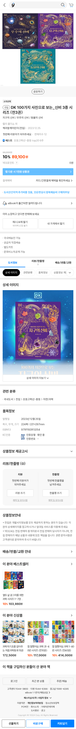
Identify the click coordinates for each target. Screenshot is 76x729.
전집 (18, 399)
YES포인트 (8, 162)
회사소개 (35, 706)
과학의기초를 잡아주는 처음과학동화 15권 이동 (14, 639)
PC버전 (24, 706)
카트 (71, 5)
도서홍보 (35, 710)
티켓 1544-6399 (39, 688)
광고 (43, 710)
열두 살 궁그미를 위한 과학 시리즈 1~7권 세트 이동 (14, 587)
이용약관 (21, 703)
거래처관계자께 (48, 706)
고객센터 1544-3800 (17, 688)
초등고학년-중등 (31, 399)
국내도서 (8, 399)
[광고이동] (62, 5)
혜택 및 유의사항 (20, 500)
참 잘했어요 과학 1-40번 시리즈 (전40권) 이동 (63, 639)
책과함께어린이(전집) (14, 128)
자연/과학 (48, 399)
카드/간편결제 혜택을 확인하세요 (53, 180)
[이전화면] (4, 5)
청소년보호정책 (52, 703)
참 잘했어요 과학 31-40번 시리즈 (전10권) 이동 (38, 639)
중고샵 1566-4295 (59, 688)
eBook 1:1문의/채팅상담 (36, 692)
